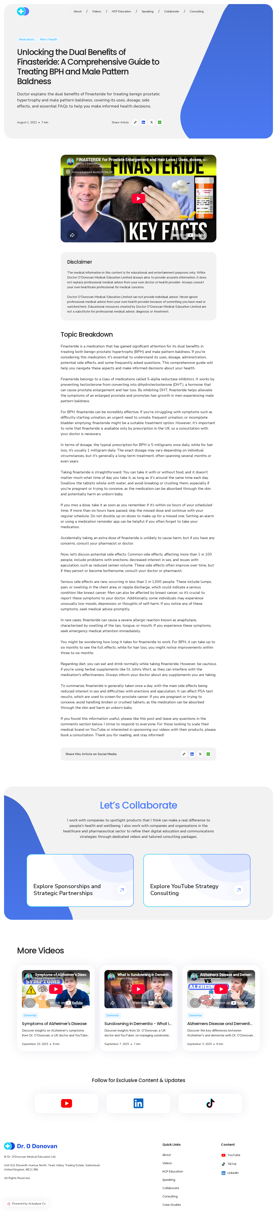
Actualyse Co (37, 1204)
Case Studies (171, 1205)
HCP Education (121, 11)
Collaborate (171, 11)
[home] (35, 11)
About (78, 11)
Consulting (197, 11)
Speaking (148, 11)
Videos (96, 11)
